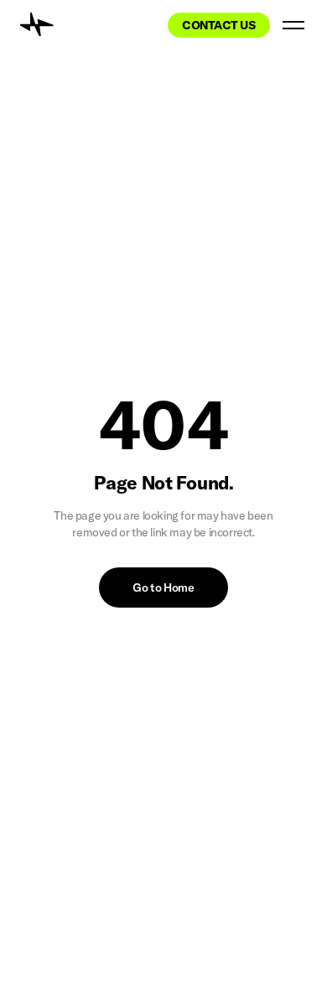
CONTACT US (219, 25)
